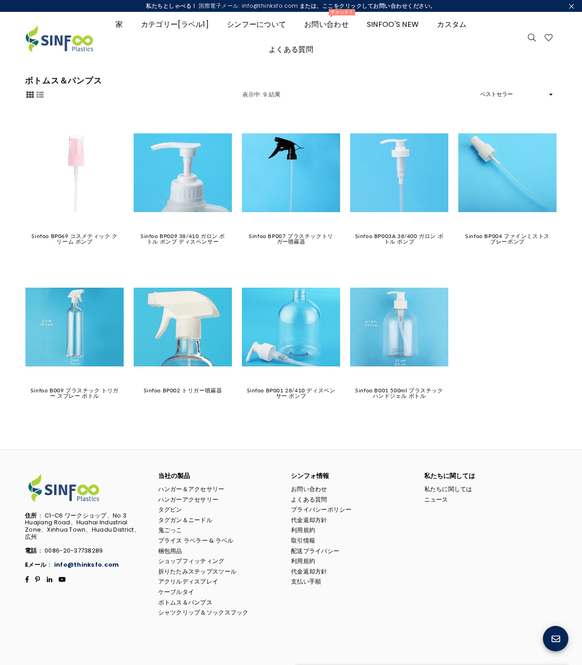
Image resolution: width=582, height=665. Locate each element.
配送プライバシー (315, 551)
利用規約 (303, 530)
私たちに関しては (448, 489)
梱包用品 (170, 551)
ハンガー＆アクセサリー (191, 489)
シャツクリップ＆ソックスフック (203, 612)
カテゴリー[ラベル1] (175, 24)
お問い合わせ (328, 21)
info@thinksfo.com (86, 564)
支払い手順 (306, 581)
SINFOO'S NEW (393, 24)
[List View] (40, 94)
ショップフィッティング (191, 561)
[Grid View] (30, 94)
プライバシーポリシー (321, 509)
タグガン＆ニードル (185, 520)
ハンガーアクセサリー (188, 499)
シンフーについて (256, 24)
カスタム (452, 24)
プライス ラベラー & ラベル (196, 540)
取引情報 (303, 540)
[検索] (532, 37)
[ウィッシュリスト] (548, 37)
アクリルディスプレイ (188, 581)
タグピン (170, 509)
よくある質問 (291, 49)
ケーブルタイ (176, 592)
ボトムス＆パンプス (185, 602)
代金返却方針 (309, 520)
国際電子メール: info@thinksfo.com (291, 6)
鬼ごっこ (170, 530)
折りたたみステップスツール (197, 571)
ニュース (436, 499)
